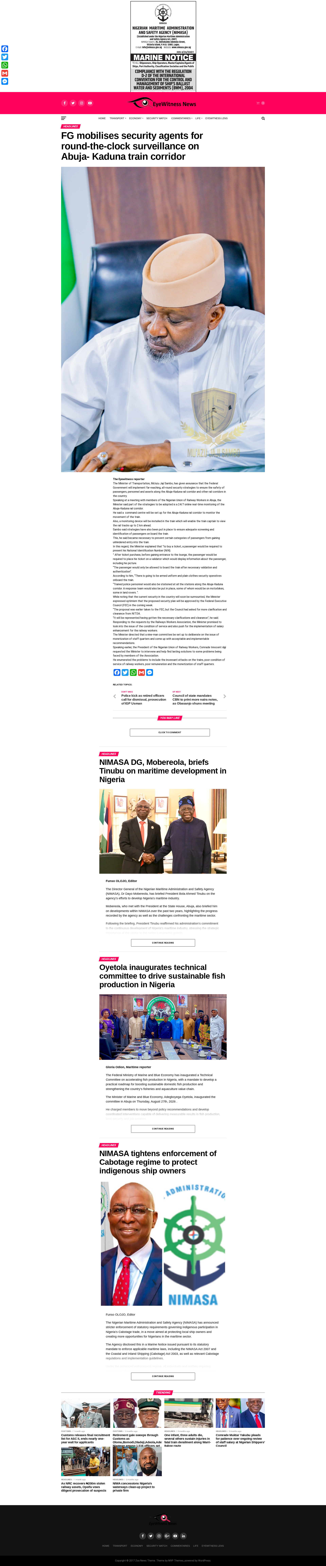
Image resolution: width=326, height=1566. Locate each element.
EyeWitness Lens (216, 118)
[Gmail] (5, 73)
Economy (135, 118)
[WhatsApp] (5, 65)
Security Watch (156, 118)
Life (198, 118)
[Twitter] (5, 57)
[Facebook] (5, 49)
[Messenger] (5, 81)
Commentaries (181, 118)
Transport (117, 118)
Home (102, 118)
